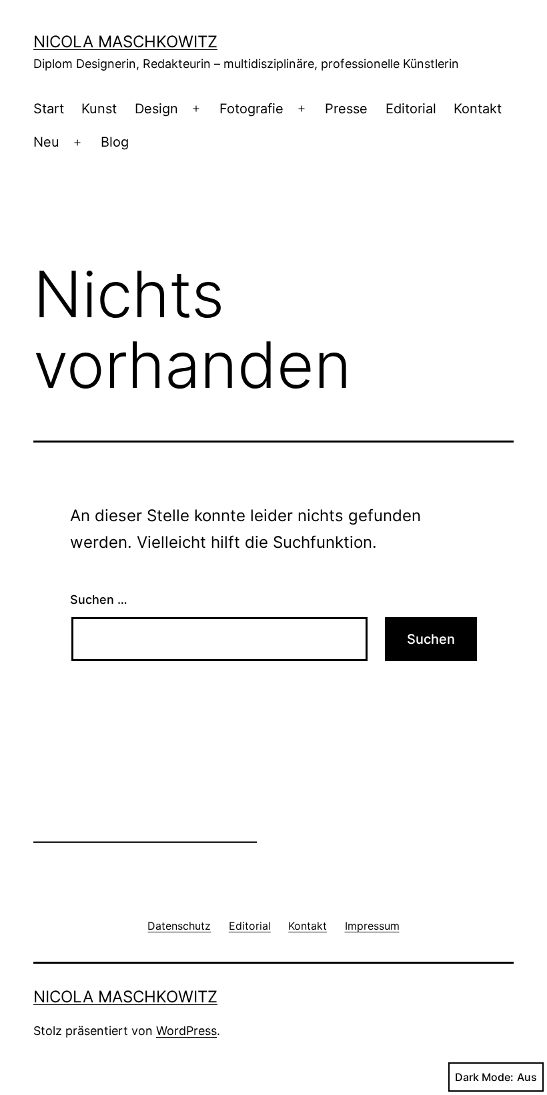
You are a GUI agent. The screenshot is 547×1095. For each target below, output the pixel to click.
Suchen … (98, 599)
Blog (115, 142)
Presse (346, 109)
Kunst (99, 109)
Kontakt (478, 109)
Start (48, 109)
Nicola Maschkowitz (125, 41)
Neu (46, 142)
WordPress (186, 1031)
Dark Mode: (484, 1077)
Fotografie (251, 109)
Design (156, 109)
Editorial (411, 109)
